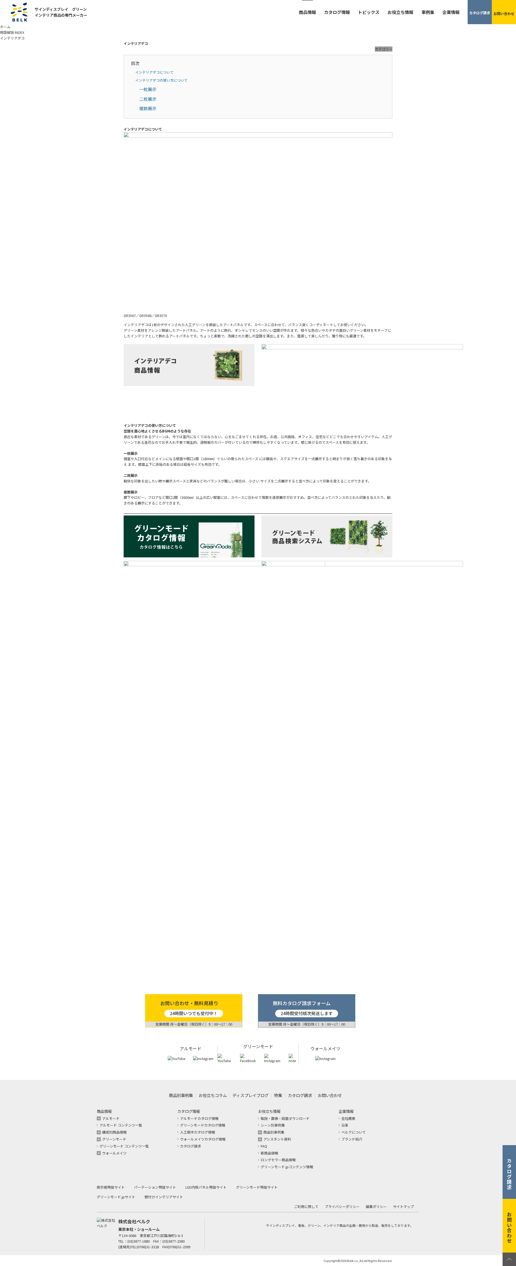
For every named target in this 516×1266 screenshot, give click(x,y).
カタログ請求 (300, 1095)
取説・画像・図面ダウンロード (285, 1118)
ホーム (5, 26)
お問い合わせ (330, 1095)
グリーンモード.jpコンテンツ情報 (287, 1166)
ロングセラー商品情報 (278, 1159)
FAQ (264, 1146)
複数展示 (147, 108)
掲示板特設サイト (111, 1187)
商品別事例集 (181, 1095)
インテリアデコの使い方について (161, 80)
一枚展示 (147, 89)
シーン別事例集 (273, 1125)
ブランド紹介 (351, 1139)
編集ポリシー (376, 1206)
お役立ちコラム (213, 1095)
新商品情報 (269, 1153)
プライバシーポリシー (342, 1206)
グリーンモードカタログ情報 (202, 1125)
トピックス (368, 12)
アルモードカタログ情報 (199, 1118)
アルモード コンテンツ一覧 (120, 1125)
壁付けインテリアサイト (164, 1196)
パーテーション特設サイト (155, 1187)
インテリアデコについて (154, 72)
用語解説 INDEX (12, 32)
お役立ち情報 (400, 12)
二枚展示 (147, 99)
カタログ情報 (337, 12)
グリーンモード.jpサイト (116, 1196)
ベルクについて (353, 1132)
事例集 (427, 12)
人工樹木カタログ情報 (197, 1132)
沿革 (344, 1125)
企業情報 (451, 12)
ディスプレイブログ (250, 1095)
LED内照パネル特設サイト (206, 1187)
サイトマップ (403, 1206)
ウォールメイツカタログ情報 (202, 1139)
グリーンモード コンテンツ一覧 (124, 1146)
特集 (278, 1095)
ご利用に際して (306, 1206)
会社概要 (348, 1118)
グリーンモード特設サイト (257, 1187)
